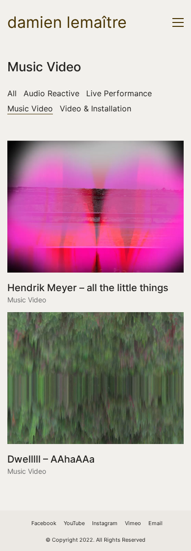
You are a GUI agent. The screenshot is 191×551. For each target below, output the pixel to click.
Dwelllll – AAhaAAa (51, 459)
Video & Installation (95, 108)
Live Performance (119, 93)
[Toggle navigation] (178, 22)
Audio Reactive (51, 93)
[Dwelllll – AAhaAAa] (95, 378)
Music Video (30, 108)
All (12, 93)
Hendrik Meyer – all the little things (87, 287)
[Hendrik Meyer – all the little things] (95, 207)
